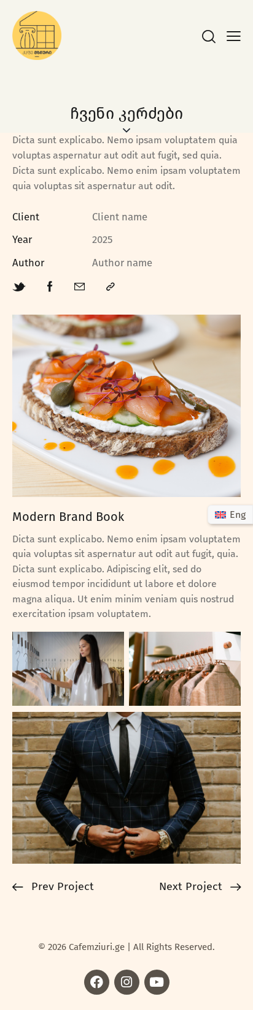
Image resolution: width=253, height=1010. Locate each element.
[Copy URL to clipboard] (110, 287)
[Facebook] (96, 982)
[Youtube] (156, 982)
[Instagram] (126, 982)
